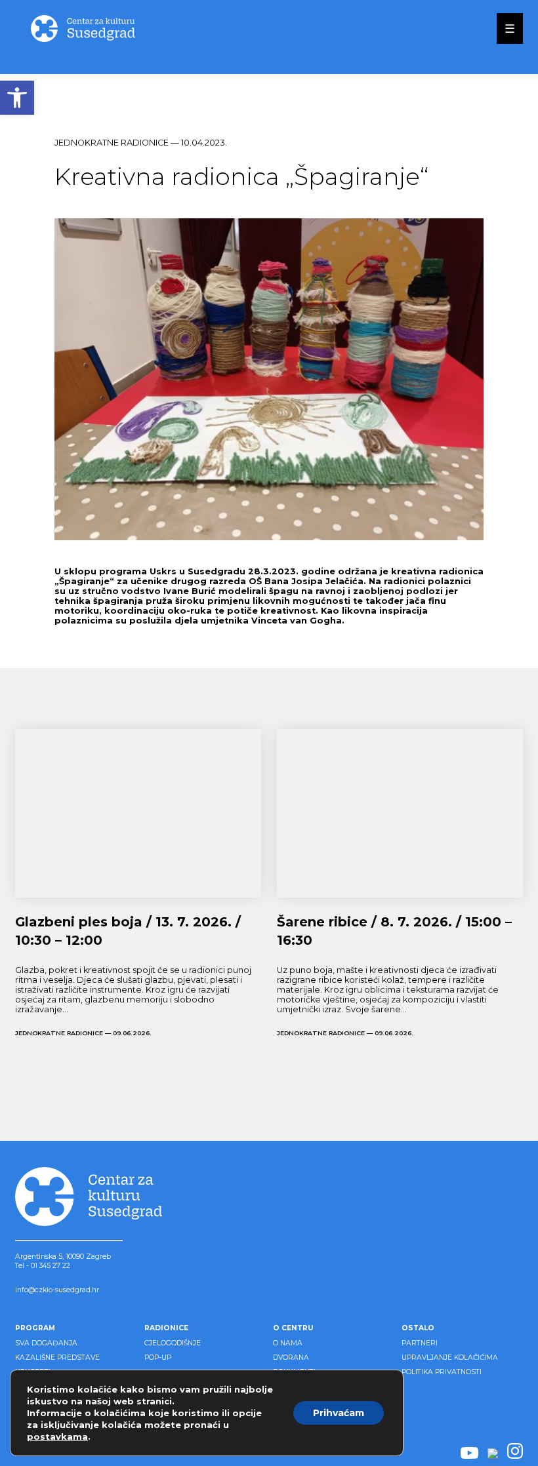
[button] (17, 98)
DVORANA (291, 1357)
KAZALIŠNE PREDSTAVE (57, 1357)
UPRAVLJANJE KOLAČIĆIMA (450, 1357)
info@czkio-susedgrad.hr (57, 1290)
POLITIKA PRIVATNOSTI (442, 1372)
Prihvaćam (338, 1413)
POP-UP (157, 1357)
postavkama (57, 1436)
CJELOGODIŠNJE (172, 1343)
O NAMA (287, 1343)
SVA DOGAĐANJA (46, 1343)
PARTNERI (420, 1343)
